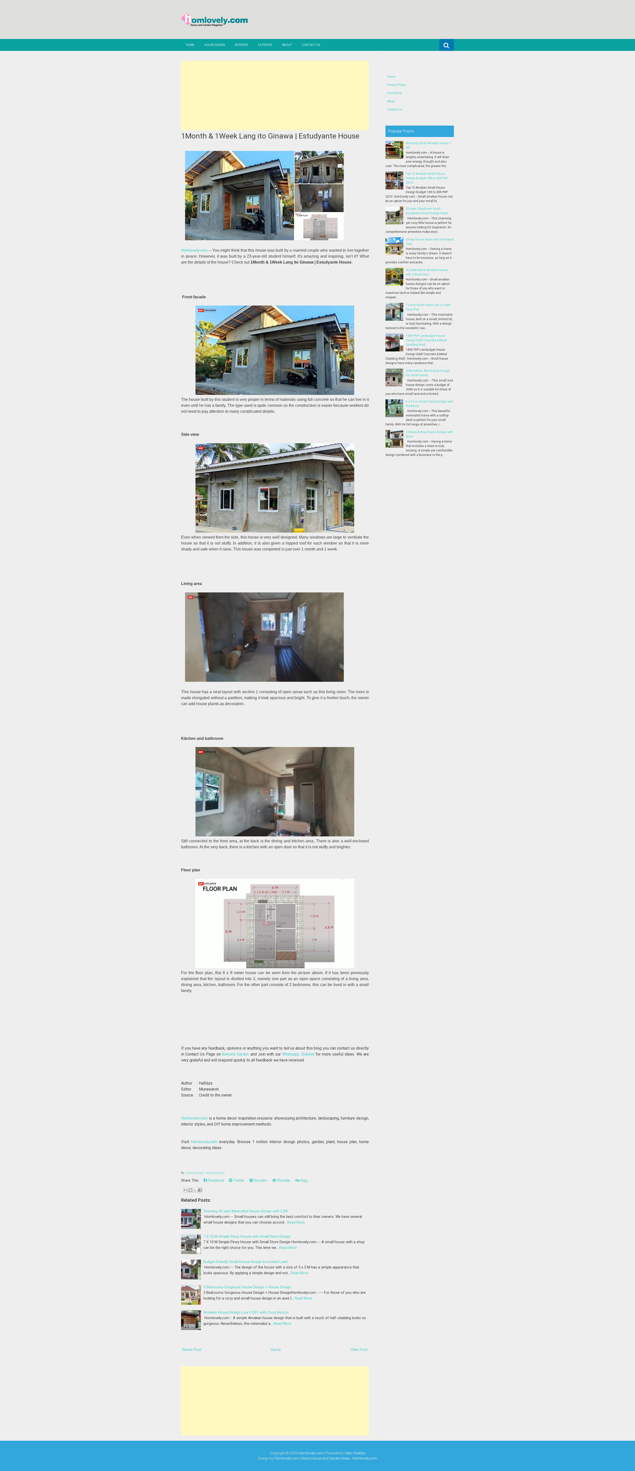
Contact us (311, 45)
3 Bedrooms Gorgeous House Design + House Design (247, 1287)
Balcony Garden (235, 1054)
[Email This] (185, 1190)
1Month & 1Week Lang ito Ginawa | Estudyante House (270, 136)
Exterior (265, 45)
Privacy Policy (396, 85)
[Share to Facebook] (199, 1190)
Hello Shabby (355, 1453)
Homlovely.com (194, 250)
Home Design (194, 1173)
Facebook (215, 1180)
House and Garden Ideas (330, 1458)
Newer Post (191, 1349)
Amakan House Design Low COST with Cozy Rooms (246, 1312)
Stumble (283, 1180)
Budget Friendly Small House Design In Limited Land (245, 1262)
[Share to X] (195, 1190)
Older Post (359, 1349)
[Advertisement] (275, 95)
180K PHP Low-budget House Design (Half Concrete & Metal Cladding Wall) (426, 340)
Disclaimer (394, 93)
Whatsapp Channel (298, 1054)
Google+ (260, 1180)
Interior (241, 45)
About (287, 45)
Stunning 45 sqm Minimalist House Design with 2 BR (245, 1211)
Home (190, 45)
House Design (214, 45)
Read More (296, 1222)
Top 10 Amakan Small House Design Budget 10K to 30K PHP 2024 (427, 178)
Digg (303, 1180)
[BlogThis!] (190, 1190)
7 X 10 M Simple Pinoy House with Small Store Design (246, 1236)
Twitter (238, 1180)
